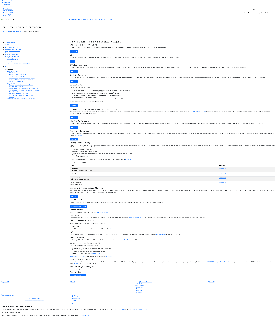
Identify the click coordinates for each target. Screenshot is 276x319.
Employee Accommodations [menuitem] (12, 51)
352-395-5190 (222, 168)
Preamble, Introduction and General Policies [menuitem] (21, 85)
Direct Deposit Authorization (78, 206)
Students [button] (91, 19)
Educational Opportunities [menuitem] (12, 58)
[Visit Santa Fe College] (34, 295)
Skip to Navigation (7, 4)
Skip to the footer (7, 6)
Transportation (76, 298)
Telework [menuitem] (7, 46)
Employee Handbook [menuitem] (12, 71)
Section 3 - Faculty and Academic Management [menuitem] (21, 78)
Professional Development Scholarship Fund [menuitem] (19, 63)
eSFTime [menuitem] (7, 52)
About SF (112, 19)
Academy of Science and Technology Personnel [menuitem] (22, 95)
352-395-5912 (128, 159)
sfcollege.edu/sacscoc (88, 315)
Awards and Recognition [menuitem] (11, 47)
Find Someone (9, 12)
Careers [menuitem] (7, 44)
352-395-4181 (78, 135)
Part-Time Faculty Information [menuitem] (13, 56)
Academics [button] (73, 19)
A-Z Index (74, 304)
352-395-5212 (222, 173)
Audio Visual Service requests (78, 256)
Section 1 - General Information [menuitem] (17, 74)
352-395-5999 (108, 256)
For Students (8, 9)
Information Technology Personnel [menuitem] (18, 93)
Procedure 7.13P (201, 112)
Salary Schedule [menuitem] (11, 83)
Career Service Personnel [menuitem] (16, 92)
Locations (74, 300)
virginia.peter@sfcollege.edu (136, 217)
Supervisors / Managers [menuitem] (11, 54)
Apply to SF (5, 282)
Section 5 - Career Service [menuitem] (16, 81)
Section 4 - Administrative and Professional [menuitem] (21, 80)
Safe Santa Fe (8, 14)
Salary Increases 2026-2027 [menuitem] (16, 86)
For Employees (9, 10)
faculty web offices (95, 253)
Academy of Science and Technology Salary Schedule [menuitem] (21, 99)
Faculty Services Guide (102, 212)
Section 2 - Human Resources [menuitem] (17, 76)
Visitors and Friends (101, 19)
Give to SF (7, 16)
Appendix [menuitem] (11, 97)
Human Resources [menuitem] (10, 42)
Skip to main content (8, 1)
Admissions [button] (82, 19)
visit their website (161, 234)
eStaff (72, 61)
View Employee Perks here (78, 275)
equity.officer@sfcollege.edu (139, 309)
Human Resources (16, 31)
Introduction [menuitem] (12, 73)
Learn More (74, 71)
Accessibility (75, 297)
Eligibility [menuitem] (9, 61)
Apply (254, 9)
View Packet (74, 51)
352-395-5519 (222, 182)
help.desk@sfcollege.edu (222, 262)
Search (246, 13)
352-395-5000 (40, 300)
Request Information (146, 282)
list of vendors (125, 240)
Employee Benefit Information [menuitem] (13, 49)
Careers (74, 302)
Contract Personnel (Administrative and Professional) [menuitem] (23, 88)
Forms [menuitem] (6, 65)
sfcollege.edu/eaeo (120, 309)
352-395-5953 (222, 178)
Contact (74, 295)
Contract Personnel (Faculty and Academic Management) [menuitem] (24, 90)
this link (76, 263)
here (111, 229)
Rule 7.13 (192, 112)
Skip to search (6, 2)
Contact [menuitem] (7, 66)
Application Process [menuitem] (12, 59)
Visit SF (73, 282)
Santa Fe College (5, 31)
